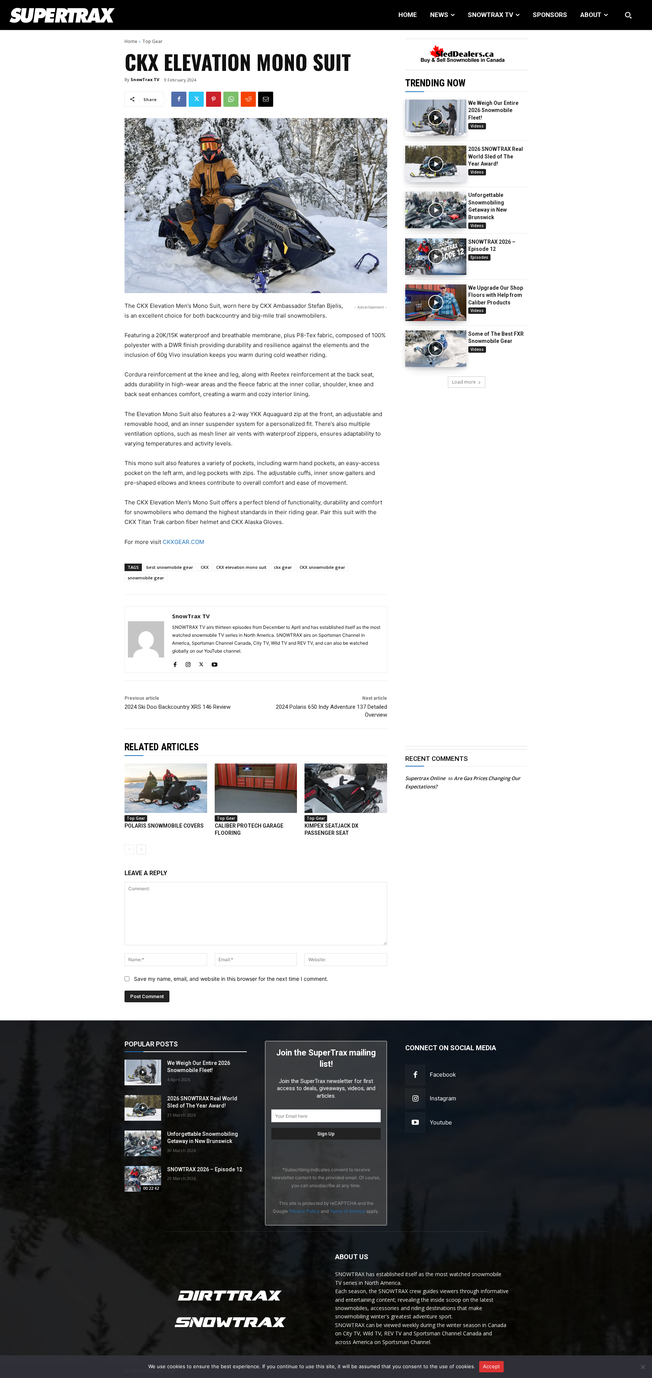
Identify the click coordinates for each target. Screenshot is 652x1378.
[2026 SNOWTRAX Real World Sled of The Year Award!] (435, 164)
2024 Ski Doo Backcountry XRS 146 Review (178, 707)
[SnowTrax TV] (146, 640)
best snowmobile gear (169, 567)
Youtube (441, 1122)
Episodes (479, 257)
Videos (477, 126)
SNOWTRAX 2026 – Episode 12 (204, 1169)
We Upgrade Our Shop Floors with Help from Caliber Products (495, 295)
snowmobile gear (146, 578)
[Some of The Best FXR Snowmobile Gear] (435, 348)
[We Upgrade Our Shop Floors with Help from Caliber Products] (435, 302)
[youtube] (214, 663)
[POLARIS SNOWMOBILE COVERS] (166, 788)
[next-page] (141, 849)
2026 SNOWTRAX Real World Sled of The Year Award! (495, 156)
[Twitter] (196, 99)
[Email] (265, 99)
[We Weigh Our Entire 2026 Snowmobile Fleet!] (435, 118)
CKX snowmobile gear (322, 567)
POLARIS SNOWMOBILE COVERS (164, 826)
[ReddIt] (248, 99)
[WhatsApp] (230, 99)
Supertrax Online (425, 778)
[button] (628, 15)
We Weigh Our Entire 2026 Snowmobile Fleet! (493, 110)
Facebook (443, 1074)
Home (131, 41)
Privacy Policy (304, 1211)
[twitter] (201, 663)
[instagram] (188, 663)
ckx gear (283, 567)
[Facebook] (178, 99)
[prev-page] (129, 849)
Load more (464, 382)
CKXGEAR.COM (183, 541)
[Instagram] (415, 1099)
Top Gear (152, 41)
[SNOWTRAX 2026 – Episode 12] (435, 256)
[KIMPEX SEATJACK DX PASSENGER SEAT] (345, 788)
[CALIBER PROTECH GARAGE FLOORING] (256, 788)
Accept (491, 1366)
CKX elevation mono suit (241, 567)
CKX (205, 567)
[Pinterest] (213, 99)
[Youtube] (415, 1122)
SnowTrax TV (145, 79)
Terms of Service (347, 1211)
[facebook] (175, 663)
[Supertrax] (67, 15)
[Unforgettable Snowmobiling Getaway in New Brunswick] (435, 210)
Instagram (443, 1098)
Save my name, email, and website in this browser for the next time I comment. (231, 979)
